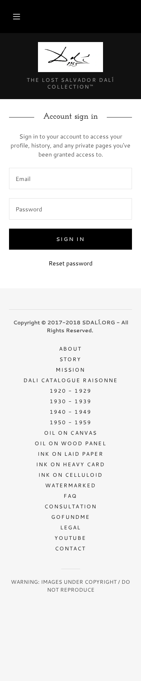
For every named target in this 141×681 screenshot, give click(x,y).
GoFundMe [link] (70, 517)
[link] (70, 58)
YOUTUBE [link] (70, 538)
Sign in (70, 239)
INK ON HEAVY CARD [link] (70, 464)
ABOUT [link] (70, 349)
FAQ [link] (70, 496)
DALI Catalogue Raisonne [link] (70, 380)
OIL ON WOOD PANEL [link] (70, 443)
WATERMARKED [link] (70, 485)
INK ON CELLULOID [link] (70, 475)
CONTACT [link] (70, 548)
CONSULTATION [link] (70, 506)
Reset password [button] (70, 263)
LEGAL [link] (70, 527)
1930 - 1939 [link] (70, 401)
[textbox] (70, 178)
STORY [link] (70, 359)
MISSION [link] (70, 370)
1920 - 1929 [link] (70, 391)
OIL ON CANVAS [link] (70, 433)
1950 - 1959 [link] (70, 422)
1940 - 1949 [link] (70, 412)
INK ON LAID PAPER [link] (70, 454)
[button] (16, 16)
